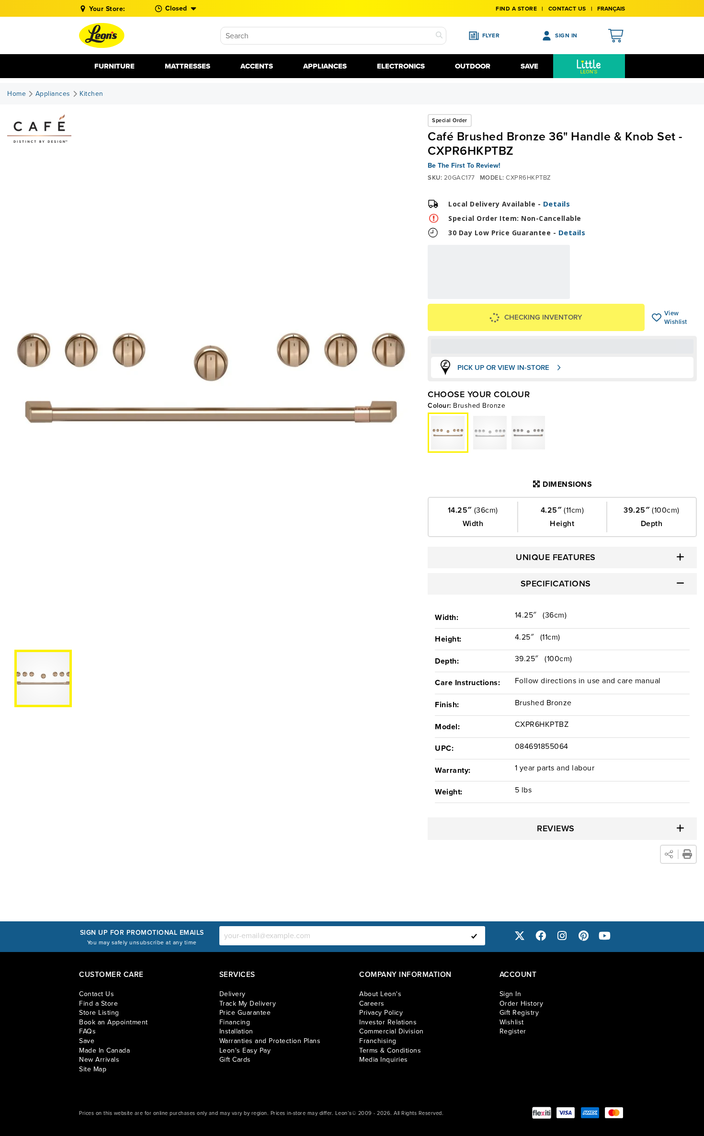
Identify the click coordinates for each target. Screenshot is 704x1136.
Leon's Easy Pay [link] (245, 1050)
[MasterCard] (614, 1113)
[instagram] (562, 935)
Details (556, 203)
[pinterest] (583, 935)
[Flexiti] (541, 1113)
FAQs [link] (87, 1031)
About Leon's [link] (380, 994)
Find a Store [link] (98, 1003)
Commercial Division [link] (391, 1031)
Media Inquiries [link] (383, 1060)
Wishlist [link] (512, 1022)
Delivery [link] (232, 994)
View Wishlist (657, 317)
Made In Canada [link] (104, 1050)
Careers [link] (372, 1003)
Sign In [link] (511, 994)
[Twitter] (519, 935)
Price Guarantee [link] (245, 1013)
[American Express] (590, 1113)
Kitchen (91, 94)
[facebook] (540, 935)
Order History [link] (522, 1003)
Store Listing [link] (99, 1013)
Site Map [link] (92, 1069)
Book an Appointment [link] (113, 1022)
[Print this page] (687, 854)
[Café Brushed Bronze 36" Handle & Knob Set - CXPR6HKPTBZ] (490, 432)
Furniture (114, 66)
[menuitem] (589, 66)
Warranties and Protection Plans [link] (270, 1041)
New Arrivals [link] (99, 1060)
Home (16, 94)
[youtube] (604, 935)
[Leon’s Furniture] (102, 35)
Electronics (401, 66)
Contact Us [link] (567, 8)
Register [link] (513, 1031)
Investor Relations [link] (388, 1022)
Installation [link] (236, 1031)
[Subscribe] (474, 935)
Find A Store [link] (516, 8)
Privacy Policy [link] (381, 1013)
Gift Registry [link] (519, 1013)
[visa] (565, 1113)
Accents (256, 66)
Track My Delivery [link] (247, 1003)
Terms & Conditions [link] (390, 1050)
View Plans (540, 292)
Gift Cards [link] (235, 1060)
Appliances (325, 66)
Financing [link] (234, 1022)
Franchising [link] (378, 1041)
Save (529, 66)
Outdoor (472, 66)
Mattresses (187, 66)
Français (611, 8)
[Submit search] (439, 35)
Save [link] (86, 1041)
